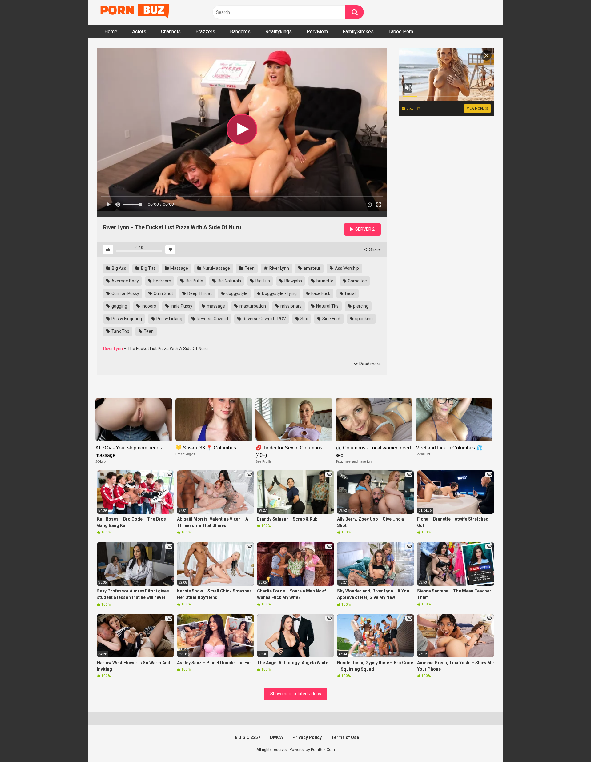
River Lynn (278, 268)
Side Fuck (331, 318)
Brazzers (205, 31)
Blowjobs (292, 280)
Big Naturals (229, 280)
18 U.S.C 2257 (246, 737)
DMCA (276, 737)
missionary (290, 306)
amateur (311, 268)
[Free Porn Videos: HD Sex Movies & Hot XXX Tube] (135, 12)
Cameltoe (357, 280)
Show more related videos (295, 693)
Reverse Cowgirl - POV (264, 318)
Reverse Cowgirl (212, 318)
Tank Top (120, 331)
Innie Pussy (181, 306)
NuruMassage (216, 268)
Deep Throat (199, 293)
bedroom (161, 280)
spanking (363, 318)
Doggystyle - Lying (279, 293)
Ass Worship (346, 268)
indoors (148, 306)
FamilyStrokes (358, 31)
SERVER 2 (364, 229)
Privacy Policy (307, 737)
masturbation (252, 306)
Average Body (125, 280)
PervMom (317, 31)
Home (110, 31)
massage (215, 306)
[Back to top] (570, 743)
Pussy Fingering (126, 318)
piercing (360, 306)
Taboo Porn (400, 31)
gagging (119, 306)
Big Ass (118, 268)
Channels (171, 31)
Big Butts (194, 280)
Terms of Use (345, 737)
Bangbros (240, 31)
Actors (139, 31)
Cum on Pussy (125, 293)
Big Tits (147, 268)
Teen (249, 268)
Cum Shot (163, 293)
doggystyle (236, 293)
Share (374, 249)
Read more (369, 363)
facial (350, 293)
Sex (304, 318)
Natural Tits (327, 306)
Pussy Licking (168, 318)
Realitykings (278, 31)
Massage (178, 268)
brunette (324, 280)
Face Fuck (320, 293)
